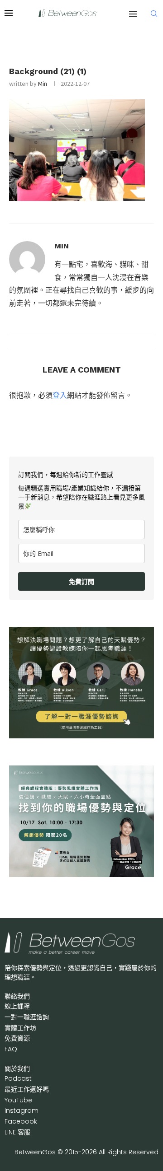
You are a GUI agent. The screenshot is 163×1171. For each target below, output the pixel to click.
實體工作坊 (20, 1027)
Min (42, 83)
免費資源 (17, 1038)
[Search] (153, 13)
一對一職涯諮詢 (27, 1017)
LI (17, 1132)
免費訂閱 (81, 581)
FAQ (11, 1049)
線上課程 (17, 1006)
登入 (60, 395)
